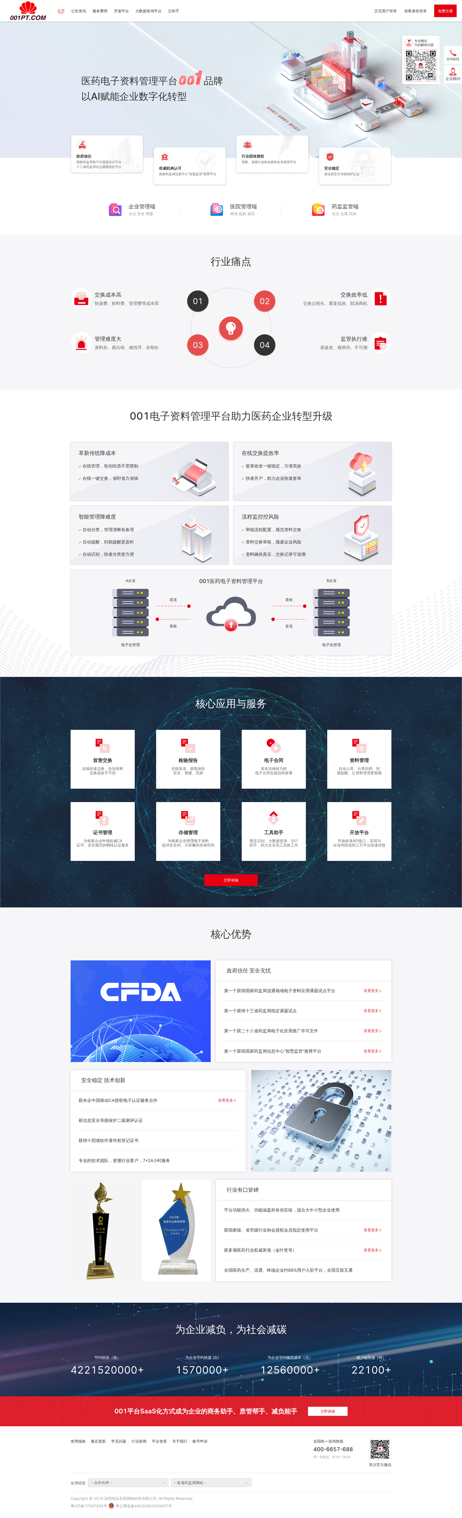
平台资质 (159, 1441)
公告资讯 (78, 11)
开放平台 (121, 11)
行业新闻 (139, 1441)
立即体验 (231, 880)
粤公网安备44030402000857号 (144, 1506)
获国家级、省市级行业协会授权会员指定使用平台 (301, 1230)
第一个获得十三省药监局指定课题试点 (301, 1010)
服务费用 (100, 11)
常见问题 (118, 1441)
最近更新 (98, 1441)
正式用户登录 (385, 11)
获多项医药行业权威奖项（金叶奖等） (301, 1250)
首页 (61, 11)
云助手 (173, 11)
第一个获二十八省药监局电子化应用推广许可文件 (301, 1030)
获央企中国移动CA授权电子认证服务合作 (156, 1100)
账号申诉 (199, 1441)
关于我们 (179, 1441)
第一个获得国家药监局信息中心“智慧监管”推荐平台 (301, 1051)
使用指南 (78, 1441)
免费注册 (445, 11)
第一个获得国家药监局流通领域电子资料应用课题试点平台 (301, 990)
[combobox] (128, 1482)
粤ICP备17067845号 (89, 1506)
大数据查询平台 (148, 11)
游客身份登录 (415, 11)
